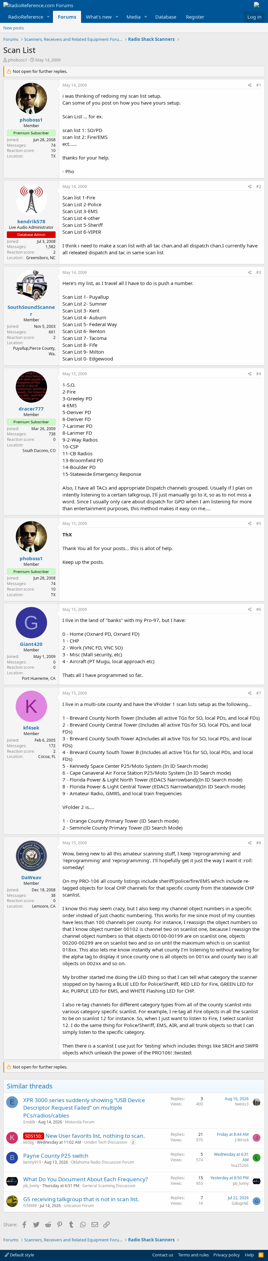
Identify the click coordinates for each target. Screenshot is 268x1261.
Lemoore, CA (44, 906)
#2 (258, 186)
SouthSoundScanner (31, 310)
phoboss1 (17, 60)
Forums (67, 16)
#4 (258, 374)
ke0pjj (28, 1142)
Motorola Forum (79, 1122)
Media (133, 16)
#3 (258, 272)
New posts (13, 28)
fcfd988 (30, 1205)
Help (249, 1255)
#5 (258, 523)
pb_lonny (31, 1185)
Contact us (162, 1255)
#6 (258, 609)
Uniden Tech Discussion (105, 1142)
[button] (48, 17)
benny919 (32, 1162)
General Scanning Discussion (108, 1185)
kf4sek (31, 727)
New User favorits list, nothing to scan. (95, 1135)
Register (195, 16)
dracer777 (31, 408)
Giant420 (31, 644)
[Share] (250, 85)
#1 (258, 85)
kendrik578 (31, 221)
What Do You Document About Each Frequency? (85, 1179)
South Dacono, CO (39, 450)
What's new (99, 16)
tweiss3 (242, 1104)
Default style (21, 1255)
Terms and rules (193, 1255)
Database (165, 16)
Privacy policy (226, 1255)
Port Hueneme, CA (39, 678)
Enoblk (29, 1122)
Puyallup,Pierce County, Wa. (34, 351)
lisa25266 (240, 1165)
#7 (258, 693)
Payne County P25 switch (56, 1155)
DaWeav (31, 877)
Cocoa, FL (47, 756)
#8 (258, 843)
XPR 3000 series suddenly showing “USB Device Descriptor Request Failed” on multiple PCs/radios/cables (84, 1107)
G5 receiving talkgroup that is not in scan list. (81, 1199)
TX (53, 156)
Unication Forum (79, 1205)
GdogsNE (240, 1203)
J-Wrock (242, 1140)
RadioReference (25, 16)
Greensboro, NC (41, 258)
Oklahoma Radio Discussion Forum (102, 1162)
